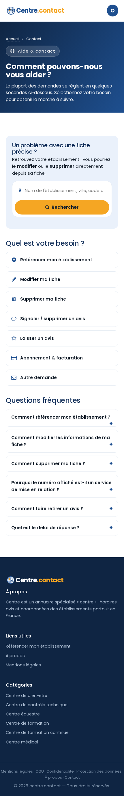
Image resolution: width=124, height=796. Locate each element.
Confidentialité (60, 771)
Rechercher (65, 207)
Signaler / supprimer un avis (52, 319)
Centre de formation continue (37, 732)
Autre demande (38, 377)
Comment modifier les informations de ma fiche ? (60, 441)
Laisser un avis (37, 338)
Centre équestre (23, 714)
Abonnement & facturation (51, 358)
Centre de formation (27, 723)
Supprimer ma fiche (43, 299)
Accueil (13, 39)
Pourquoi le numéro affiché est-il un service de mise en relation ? (61, 486)
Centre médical (22, 742)
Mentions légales (23, 665)
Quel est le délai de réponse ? (45, 528)
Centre (40, 10)
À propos (15, 656)
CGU (39, 771)
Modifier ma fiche (40, 279)
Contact (72, 777)
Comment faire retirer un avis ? (47, 509)
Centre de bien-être (26, 695)
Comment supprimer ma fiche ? (48, 464)
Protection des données (99, 771)
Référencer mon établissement (56, 260)
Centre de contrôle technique (36, 705)
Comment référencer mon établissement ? (60, 417)
